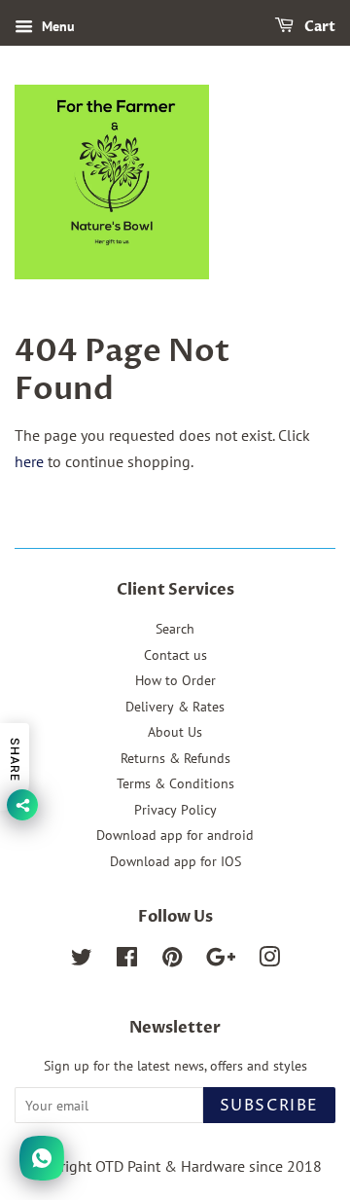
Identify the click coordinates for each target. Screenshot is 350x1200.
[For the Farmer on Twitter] (81, 960)
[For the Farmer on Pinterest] (172, 960)
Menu (56, 26)
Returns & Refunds (175, 758)
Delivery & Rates (175, 706)
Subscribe (269, 1105)
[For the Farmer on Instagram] (269, 960)
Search (175, 628)
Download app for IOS (175, 861)
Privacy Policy (175, 809)
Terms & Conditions (175, 783)
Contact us (175, 655)
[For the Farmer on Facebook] (127, 960)
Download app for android (175, 835)
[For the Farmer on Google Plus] (220, 960)
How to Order (175, 680)
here (29, 461)
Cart (318, 27)
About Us (175, 732)
